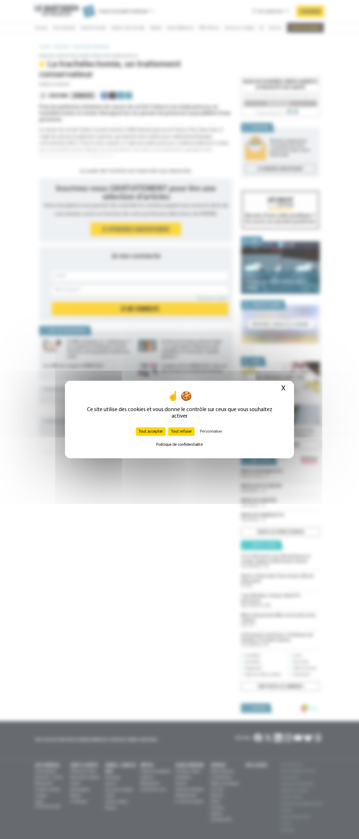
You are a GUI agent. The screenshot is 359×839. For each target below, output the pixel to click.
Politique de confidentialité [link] (179, 445)
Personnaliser (211, 431)
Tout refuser (181, 431)
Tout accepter (151, 431)
